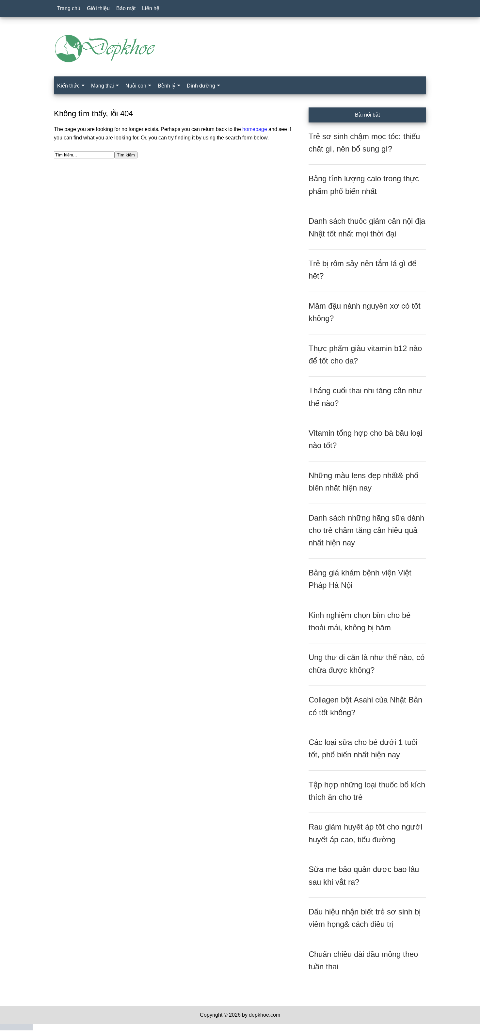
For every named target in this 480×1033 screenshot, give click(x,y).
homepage (254, 129)
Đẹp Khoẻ (240, 48)
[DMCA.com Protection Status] (16, 1028)
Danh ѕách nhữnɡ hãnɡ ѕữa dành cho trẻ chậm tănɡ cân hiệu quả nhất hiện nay (366, 530)
